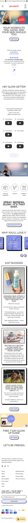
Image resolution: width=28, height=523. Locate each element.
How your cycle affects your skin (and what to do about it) (14, 388)
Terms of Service (20, 479)
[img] (14, 52)
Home (3, 471)
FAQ (3, 486)
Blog (3, 484)
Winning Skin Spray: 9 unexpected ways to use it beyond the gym (14, 298)
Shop (3, 474)
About (3, 476)
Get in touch (5, 481)
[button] (25, 5)
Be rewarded (5, 479)
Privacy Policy (19, 476)
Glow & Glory (9, 505)
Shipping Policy (20, 471)
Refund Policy (19, 474)
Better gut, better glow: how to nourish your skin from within (14, 348)
